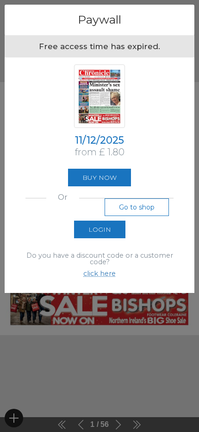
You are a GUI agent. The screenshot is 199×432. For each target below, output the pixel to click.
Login (99, 229)
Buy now (99, 177)
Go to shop (137, 207)
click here (99, 273)
